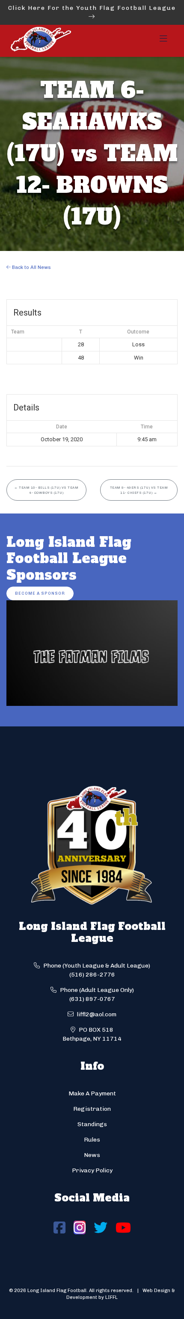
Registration (92, 1108)
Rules (92, 1139)
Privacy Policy (92, 1170)
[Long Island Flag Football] (41, 41)
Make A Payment (92, 1093)
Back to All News (31, 267)
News (92, 1155)
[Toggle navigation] (163, 41)
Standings (92, 1124)
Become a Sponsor (40, 593)
